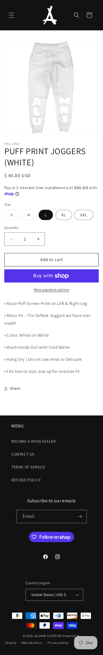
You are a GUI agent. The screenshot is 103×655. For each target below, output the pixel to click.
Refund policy (32, 643)
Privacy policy (58, 643)
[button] (11, 15)
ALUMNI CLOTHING (48, 636)
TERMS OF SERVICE (28, 467)
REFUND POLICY (26, 480)
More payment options (51, 289)
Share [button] (15, 388)
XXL (83, 214)
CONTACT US (22, 454)
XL (64, 214)
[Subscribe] (80, 516)
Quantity (11, 227)
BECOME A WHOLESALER (33, 441)
